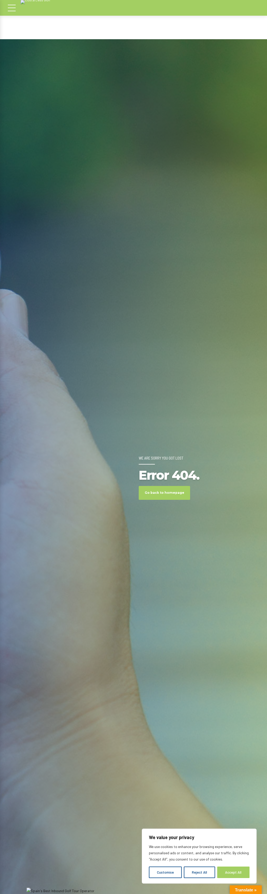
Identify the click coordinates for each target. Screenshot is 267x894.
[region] (199, 856)
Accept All (233, 872)
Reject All (199, 872)
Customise (165, 872)
